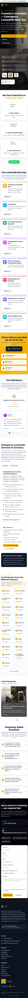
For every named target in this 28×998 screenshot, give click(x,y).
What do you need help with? (10, 870)
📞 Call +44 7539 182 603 (10, 545)
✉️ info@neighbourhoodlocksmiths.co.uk (14, 831)
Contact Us (3, 971)
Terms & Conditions (5, 975)
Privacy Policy (4, 973)
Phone (4, 853)
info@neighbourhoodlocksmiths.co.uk (10, 921)
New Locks (3, 958)
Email (5, 39)
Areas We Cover (5, 967)
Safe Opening (4, 954)
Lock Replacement (5, 950)
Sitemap (17, 995)
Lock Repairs (4, 952)
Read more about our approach (11, 519)
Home (2, 965)
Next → (17, 720)
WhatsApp (6, 43)
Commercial (14, 465)
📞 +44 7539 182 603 (9, 823)
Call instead (18, 895)
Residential (5, 465)
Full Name (5, 847)
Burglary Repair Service (6, 956)
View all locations (14, 671)
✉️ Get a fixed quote (9, 548)
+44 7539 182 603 (21, 1)
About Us (3, 969)
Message (5, 876)
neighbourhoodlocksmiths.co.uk (10, 943)
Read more (7, 196)
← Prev (10, 720)
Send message (8, 895)
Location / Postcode (8, 864)
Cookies (11, 995)
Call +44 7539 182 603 (9, 36)
